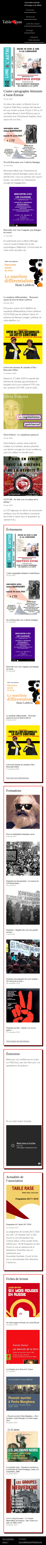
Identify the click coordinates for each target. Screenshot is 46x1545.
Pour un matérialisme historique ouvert (20, 834)
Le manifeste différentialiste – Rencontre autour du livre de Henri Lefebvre (21, 298)
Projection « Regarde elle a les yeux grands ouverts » (22, 931)
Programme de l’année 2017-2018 (18, 1224)
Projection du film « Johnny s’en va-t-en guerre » (21, 1029)
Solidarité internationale (34, 38)
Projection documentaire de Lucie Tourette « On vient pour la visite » (22, 980)
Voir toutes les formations (17, 1041)
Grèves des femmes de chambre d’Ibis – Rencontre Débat (21, 368)
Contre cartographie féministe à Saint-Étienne (23, 93)
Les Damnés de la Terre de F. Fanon (19, 1369)
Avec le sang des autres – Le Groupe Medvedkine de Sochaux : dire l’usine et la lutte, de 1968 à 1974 (22, 1520)
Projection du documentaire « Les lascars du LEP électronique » (22, 882)
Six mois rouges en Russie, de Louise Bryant (22, 1323)
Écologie (29, 30)
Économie (30, 10)
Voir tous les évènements (17, 778)
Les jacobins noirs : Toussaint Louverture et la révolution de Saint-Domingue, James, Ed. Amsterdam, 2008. (22, 1469)
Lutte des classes (33, 24)
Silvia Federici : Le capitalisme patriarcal (21, 434)
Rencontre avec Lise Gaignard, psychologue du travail (22, 231)
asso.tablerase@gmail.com (30, 1542)
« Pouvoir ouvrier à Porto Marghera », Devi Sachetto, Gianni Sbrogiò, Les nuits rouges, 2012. (22, 1418)
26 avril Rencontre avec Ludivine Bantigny (22, 162)
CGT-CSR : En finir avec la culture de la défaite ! (21, 500)
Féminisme (30, 17)
